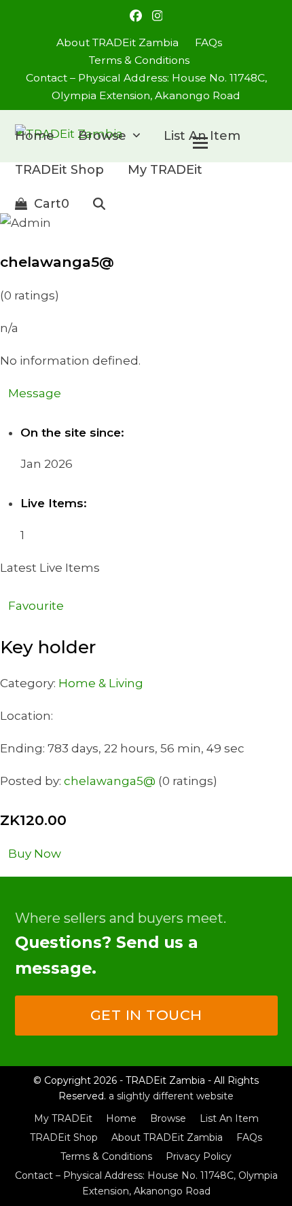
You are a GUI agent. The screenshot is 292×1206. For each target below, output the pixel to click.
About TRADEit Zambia (167, 1137)
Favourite (36, 606)
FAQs (249, 1137)
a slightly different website (171, 1096)
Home (121, 1118)
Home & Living (100, 683)
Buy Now (34, 853)
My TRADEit (63, 1118)
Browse (168, 1118)
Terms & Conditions (106, 1156)
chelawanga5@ (110, 781)
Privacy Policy (199, 1156)
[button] (42, 204)
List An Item (229, 1118)
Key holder (48, 647)
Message (34, 393)
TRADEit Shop (64, 1137)
